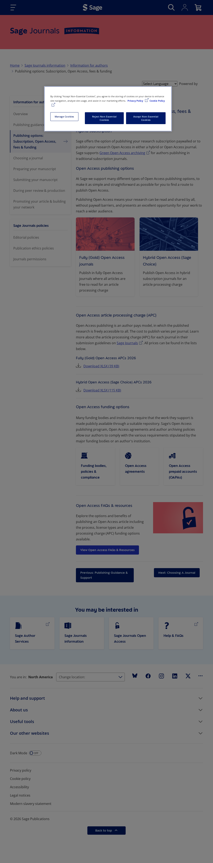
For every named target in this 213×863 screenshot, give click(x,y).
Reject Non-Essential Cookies (104, 118)
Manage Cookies (64, 116)
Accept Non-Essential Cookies (145, 118)
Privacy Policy (136, 100)
